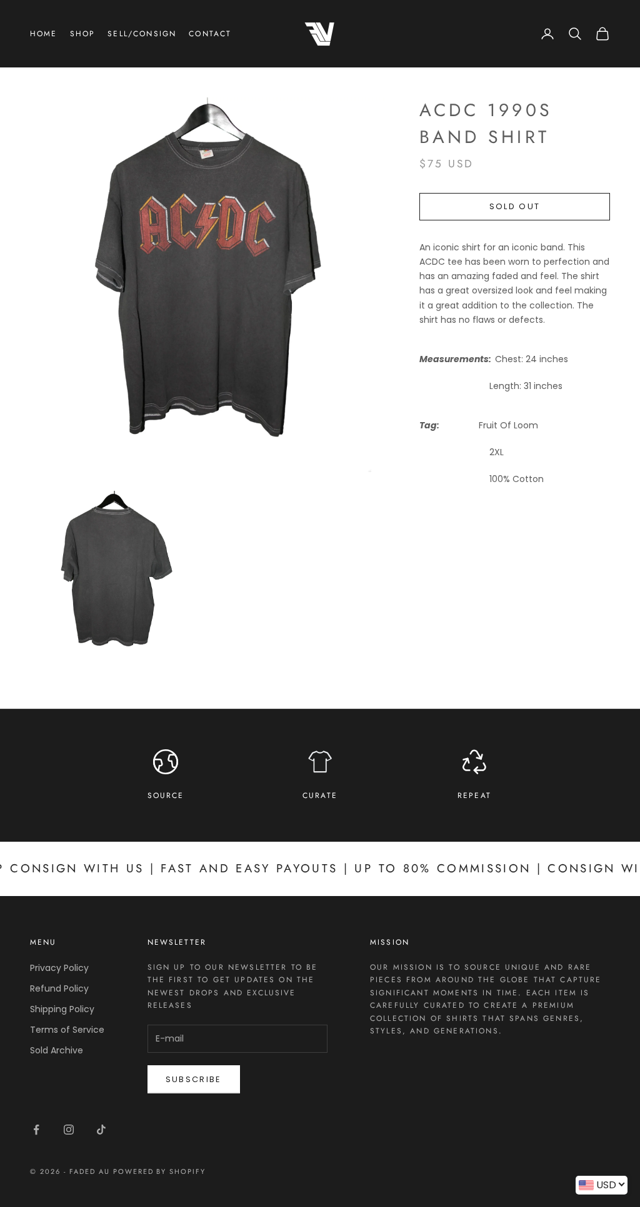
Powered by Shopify (159, 1171)
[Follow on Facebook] (36, 1129)
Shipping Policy (62, 1009)
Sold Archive (56, 1050)
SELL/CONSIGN (142, 33)
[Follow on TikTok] (101, 1129)
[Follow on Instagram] (68, 1129)
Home (44, 33)
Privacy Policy (59, 968)
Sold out (515, 206)
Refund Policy (59, 988)
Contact (210, 33)
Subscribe (194, 1079)
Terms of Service (67, 1029)
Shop (83, 33)
